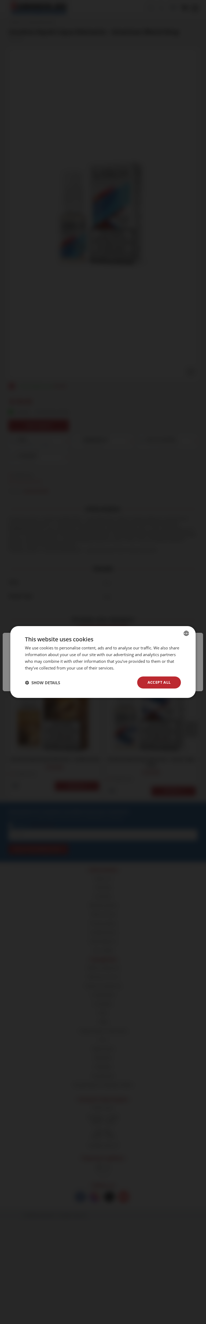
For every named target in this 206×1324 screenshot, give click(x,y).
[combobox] (186, 633)
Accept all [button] (159, 682)
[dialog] (103, 662)
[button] (42, 683)
